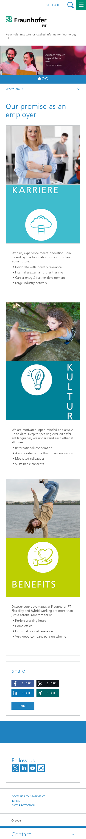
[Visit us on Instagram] (41, 768)
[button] (39, 78)
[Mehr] (43, 155)
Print (23, 705)
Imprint (16, 800)
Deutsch (52, 5)
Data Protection (23, 805)
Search (70, 5)
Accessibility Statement (28, 796)
